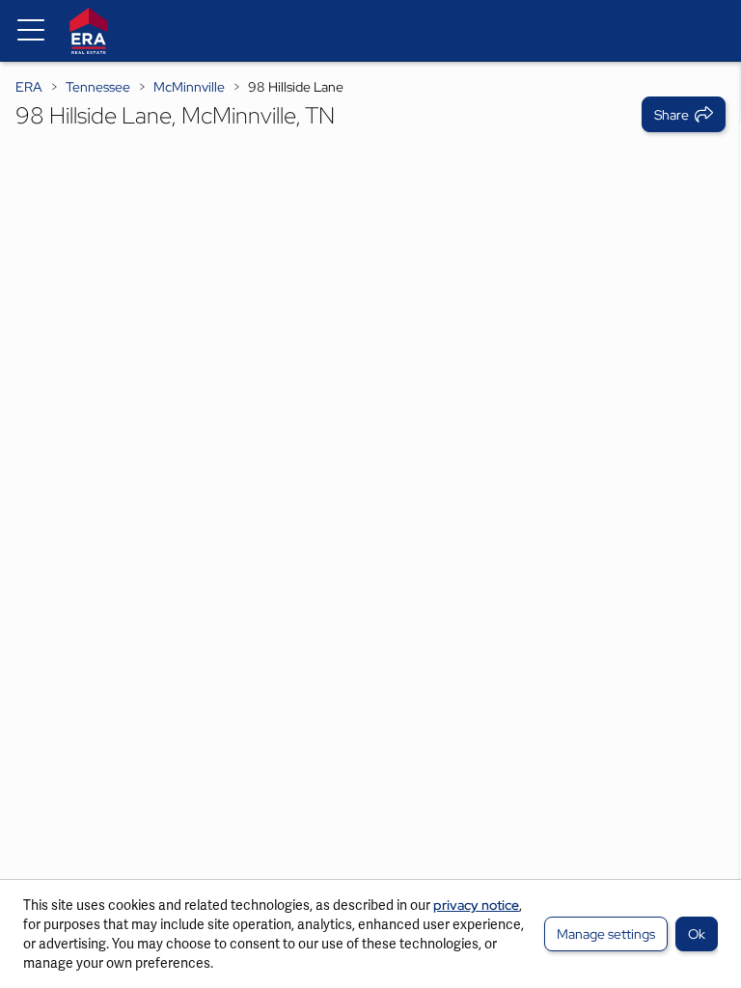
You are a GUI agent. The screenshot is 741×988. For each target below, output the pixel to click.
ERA (28, 87)
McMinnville (189, 87)
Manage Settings (606, 934)
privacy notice (476, 905)
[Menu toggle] (30, 30)
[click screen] (370, 525)
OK (696, 934)
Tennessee (98, 87)
